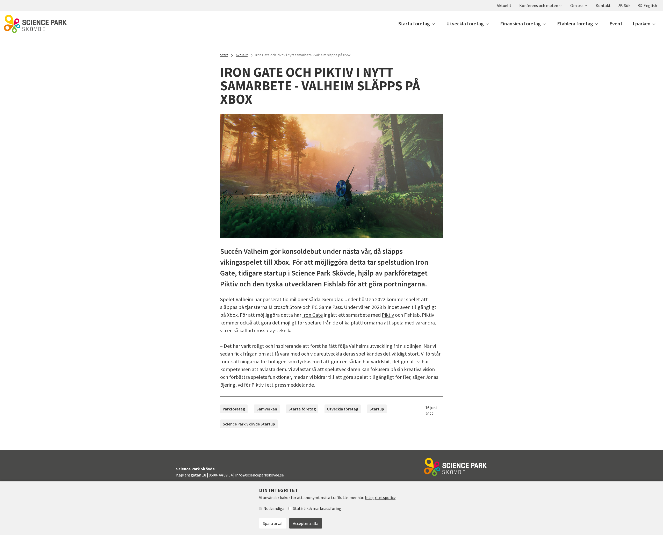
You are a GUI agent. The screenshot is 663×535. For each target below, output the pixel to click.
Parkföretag (234, 408)
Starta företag (302, 408)
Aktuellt (242, 55)
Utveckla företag (342, 408)
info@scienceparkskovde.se (259, 475)
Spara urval (273, 523)
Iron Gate (312, 315)
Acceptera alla (305, 523)
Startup (377, 408)
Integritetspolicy (380, 497)
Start (224, 55)
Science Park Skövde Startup (249, 423)
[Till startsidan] (35, 24)
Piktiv (388, 315)
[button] (540, 5)
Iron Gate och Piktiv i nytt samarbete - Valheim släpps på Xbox (302, 55)
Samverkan (266, 408)
